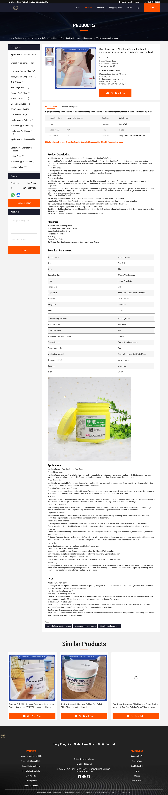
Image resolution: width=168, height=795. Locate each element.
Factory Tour (137, 761)
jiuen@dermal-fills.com (130, 2)
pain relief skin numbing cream (59, 626)
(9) (19, 115)
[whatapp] (12, 195)
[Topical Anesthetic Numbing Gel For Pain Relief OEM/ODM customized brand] (32, 678)
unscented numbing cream (85, 626)
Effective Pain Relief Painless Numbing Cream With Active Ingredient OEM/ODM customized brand (135, 705)
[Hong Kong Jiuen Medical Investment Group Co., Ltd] (15, 8)
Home (78, 8)
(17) (21, 93)
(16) (23, 71)
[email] (18, 195)
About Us (100, 8)
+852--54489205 (153, 2)
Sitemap (137, 776)
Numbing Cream (31, 38)
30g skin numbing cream (109, 626)
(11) (22, 64)
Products (88, 8)
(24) (23, 56)
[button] (12, 683)
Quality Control (137, 766)
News (137, 771)
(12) (18, 82)
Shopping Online (115, 8)
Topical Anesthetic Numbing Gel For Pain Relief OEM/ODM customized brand (29, 705)
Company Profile (137, 756)
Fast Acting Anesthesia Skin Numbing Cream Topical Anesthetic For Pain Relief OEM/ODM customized (84, 705)
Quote (152, 8)
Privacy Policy (136, 781)
